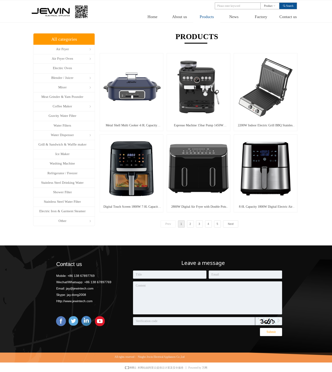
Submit (271, 332)
